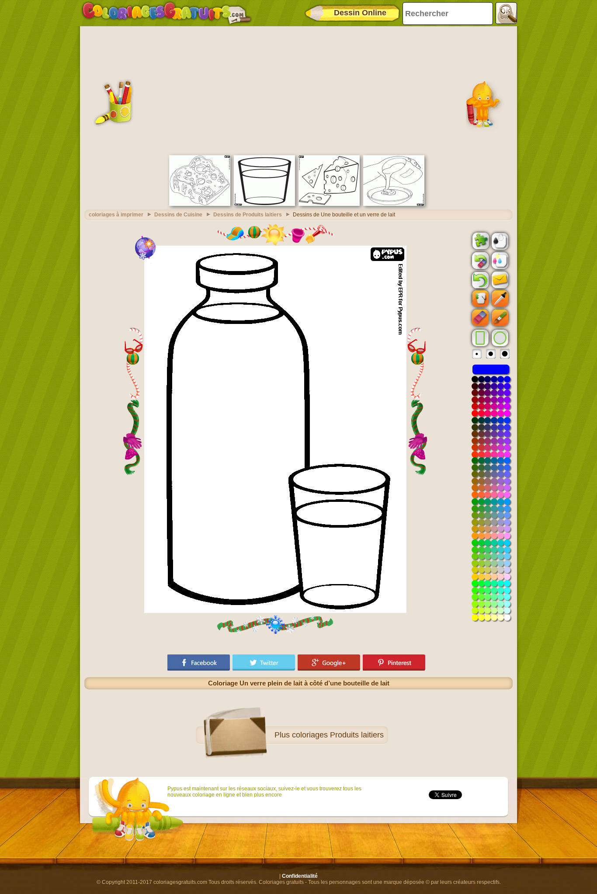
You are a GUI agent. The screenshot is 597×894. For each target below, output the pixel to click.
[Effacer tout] (479, 260)
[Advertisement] (298, 89)
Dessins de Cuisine (178, 215)
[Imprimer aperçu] (499, 240)
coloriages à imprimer (116, 215)
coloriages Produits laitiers (338, 735)
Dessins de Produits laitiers (247, 215)
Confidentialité (300, 876)
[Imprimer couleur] (499, 260)
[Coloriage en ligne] (166, 13)
